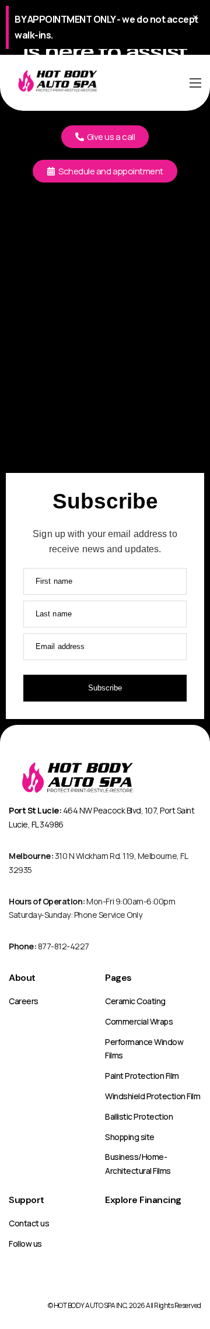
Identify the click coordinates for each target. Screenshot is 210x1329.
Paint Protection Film (142, 1075)
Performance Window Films (144, 1048)
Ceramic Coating (135, 1001)
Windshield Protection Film (153, 1096)
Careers (23, 1001)
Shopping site (130, 1136)
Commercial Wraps (139, 1021)
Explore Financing (143, 1200)
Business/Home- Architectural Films (138, 1163)
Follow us (25, 1243)
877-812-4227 (49, 946)
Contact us (29, 1223)
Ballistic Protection (139, 1116)
